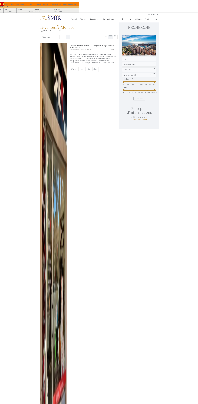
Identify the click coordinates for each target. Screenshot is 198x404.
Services (121, 19)
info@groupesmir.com (139, 119)
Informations (135, 19)
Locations (94, 19)
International (108, 19)
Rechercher (139, 99)
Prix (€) (126, 88)
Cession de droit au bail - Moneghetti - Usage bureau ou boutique (92, 47)
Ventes (83, 19)
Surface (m (128, 79)
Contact (148, 19)
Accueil (74, 19)
